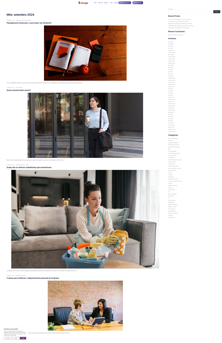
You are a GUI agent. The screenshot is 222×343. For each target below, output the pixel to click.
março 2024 (171, 97)
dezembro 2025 (171, 56)
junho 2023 (170, 116)
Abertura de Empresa (173, 138)
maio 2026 (170, 46)
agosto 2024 (171, 86)
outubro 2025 (171, 61)
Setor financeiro (171, 208)
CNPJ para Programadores (174, 153)
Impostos (170, 187)
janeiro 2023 (171, 127)
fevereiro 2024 (171, 99)
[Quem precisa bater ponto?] (85, 125)
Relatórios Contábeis (172, 204)
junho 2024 (170, 90)
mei (169, 191)
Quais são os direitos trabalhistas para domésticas (29, 167)
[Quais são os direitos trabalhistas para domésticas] (85, 219)
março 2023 (171, 123)
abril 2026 (170, 48)
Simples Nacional (172, 211)
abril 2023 (170, 120)
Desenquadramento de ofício (174, 168)
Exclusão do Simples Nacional (174, 181)
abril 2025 (170, 73)
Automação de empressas (174, 146)
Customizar (8, 338)
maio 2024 (170, 93)
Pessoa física (171, 196)
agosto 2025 (171, 65)
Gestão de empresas (172, 185)
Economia (170, 174)
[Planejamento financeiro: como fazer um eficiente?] (85, 53)
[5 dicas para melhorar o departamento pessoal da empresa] (85, 305)
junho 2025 (170, 69)
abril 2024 (170, 95)
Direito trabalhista (20, 164)
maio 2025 (170, 71)
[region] (15, 334)
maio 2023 (170, 118)
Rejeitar (16, 338)
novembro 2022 (171, 131)
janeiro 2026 (171, 54)
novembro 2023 (171, 105)
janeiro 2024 (171, 101)
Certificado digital (172, 151)
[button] (106, 2)
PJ (168, 198)
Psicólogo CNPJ (171, 200)
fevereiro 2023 (171, 125)
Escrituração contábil (173, 179)
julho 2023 (170, 114)
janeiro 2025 (171, 76)
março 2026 (171, 50)
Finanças (170, 183)
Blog (112, 2)
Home (95, 2)
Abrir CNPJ (170, 140)
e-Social (27, 164)
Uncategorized (19, 87)
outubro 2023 (171, 108)
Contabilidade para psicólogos (175, 159)
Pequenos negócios (172, 194)
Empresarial (170, 176)
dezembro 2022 (171, 129)
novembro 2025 (171, 58)
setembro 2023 (171, 110)
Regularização (171, 202)
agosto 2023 (171, 112)
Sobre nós (100, 2)
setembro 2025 (171, 63)
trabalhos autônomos (173, 213)
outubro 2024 (171, 82)
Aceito (23, 338)
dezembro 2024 (171, 78)
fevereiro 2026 (171, 52)
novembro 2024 (171, 80)
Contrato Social (171, 164)
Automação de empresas (173, 144)
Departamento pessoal (20, 275)
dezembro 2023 (171, 103)
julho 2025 (170, 67)
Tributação (170, 215)
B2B (169, 149)
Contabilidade (171, 157)
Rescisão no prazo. (172, 206)
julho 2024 (170, 88)
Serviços (106, 2)
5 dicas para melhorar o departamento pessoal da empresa (33, 278)
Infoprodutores (171, 189)
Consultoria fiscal (172, 155)
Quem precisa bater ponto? (19, 90)
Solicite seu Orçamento (125, 2)
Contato (116, 2)
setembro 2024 (171, 84)
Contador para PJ (172, 161)
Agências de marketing (173, 142)
